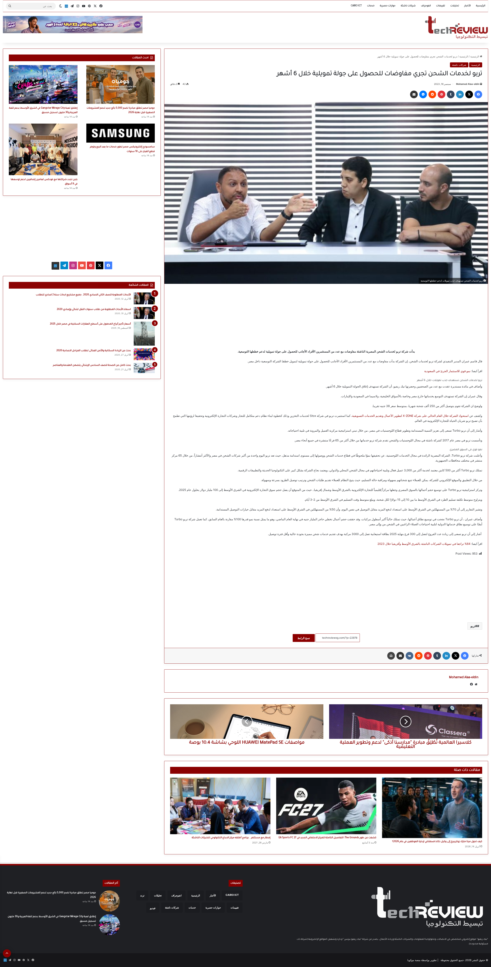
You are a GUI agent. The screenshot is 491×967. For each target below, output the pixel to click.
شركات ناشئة (408, 6)
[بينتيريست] (441, 94)
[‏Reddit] (432, 94)
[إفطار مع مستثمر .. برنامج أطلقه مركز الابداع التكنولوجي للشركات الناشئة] (220, 806)
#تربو (473, 626)
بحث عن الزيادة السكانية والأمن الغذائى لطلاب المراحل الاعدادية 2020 (93, 350)
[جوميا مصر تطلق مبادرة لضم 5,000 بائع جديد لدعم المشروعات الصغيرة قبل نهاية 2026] (120, 84)
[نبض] (66, 6)
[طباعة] (391, 656)
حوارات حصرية (387, 6)
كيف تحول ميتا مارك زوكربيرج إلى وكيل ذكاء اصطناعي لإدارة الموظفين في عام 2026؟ (437, 841)
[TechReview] (456, 27)
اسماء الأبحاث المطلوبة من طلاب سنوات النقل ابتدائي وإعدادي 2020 (94, 309)
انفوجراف (426, 6)
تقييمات (440, 6)
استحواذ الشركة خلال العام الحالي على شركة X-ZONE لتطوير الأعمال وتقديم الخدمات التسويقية (410, 416)
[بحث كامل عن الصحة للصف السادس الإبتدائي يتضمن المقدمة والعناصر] (144, 368)
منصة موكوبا (413, 960)
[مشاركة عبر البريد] (414, 94)
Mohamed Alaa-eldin (467, 84)
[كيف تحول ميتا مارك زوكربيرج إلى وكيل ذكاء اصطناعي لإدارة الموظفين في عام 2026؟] (432, 808)
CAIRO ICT (356, 6)
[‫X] (469, 94)
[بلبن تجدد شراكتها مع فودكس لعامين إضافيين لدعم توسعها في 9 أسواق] (43, 149)
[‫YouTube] (82, 265)
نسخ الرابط (303, 638)
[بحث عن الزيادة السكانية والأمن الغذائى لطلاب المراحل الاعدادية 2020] (144, 354)
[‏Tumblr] (451, 94)
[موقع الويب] (476, 684)
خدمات (371, 6)
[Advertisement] (326, 316)
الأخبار (467, 6)
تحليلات (454, 6)
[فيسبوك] (478, 94)
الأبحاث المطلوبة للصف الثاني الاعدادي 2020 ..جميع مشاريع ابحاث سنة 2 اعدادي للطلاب (83, 295)
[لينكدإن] (460, 94)
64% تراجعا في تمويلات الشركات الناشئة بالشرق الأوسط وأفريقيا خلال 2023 (423, 544)
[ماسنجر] (423, 94)
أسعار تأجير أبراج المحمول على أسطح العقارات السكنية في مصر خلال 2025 (90, 324)
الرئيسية (480, 6)
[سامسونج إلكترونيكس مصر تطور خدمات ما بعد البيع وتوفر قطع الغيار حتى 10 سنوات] (120, 133)
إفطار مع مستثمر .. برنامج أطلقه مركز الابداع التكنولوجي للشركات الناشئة (231, 838)
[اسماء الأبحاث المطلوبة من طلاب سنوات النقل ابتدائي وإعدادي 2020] (144, 313)
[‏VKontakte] (409, 656)
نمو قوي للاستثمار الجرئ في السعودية (447, 371)
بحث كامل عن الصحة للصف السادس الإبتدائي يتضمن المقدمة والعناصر (92, 365)
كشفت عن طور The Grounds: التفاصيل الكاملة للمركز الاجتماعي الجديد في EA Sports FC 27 (327, 838)
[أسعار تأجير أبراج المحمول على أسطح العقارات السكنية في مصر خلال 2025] (144, 334)
